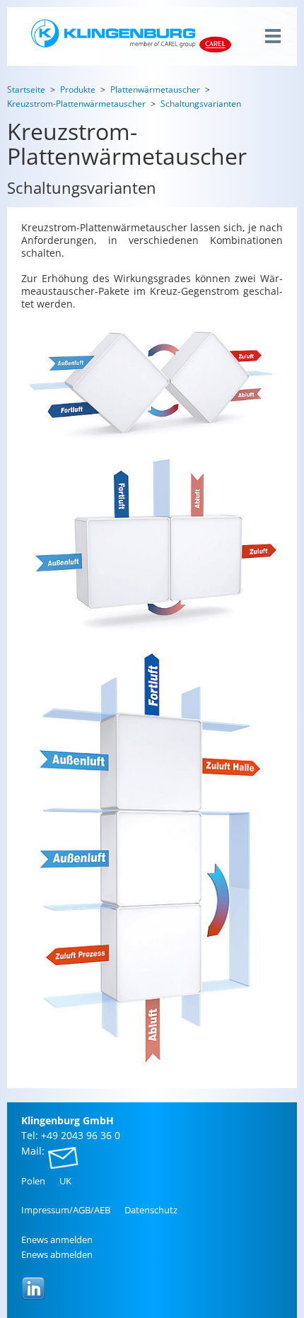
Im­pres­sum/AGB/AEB (65, 1209)
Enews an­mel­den (57, 1239)
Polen (33, 1180)
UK (65, 1180)
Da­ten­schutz (150, 1209)
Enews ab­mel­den (57, 1254)
